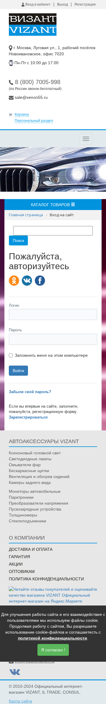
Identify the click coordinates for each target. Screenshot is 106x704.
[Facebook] (40, 280)
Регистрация (85, 4)
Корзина (22, 114)
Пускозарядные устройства (35, 509)
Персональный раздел (34, 121)
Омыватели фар (25, 464)
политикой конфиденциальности (52, 638)
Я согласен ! (53, 650)
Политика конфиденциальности (46, 579)
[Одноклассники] (14, 280)
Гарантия (19, 556)
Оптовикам (22, 571)
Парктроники (21, 497)
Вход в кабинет (37, 4)
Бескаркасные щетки (29, 470)
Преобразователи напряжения (38, 503)
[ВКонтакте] (27, 280)
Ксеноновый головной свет (35, 453)
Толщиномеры (23, 515)
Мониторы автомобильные (35, 491)
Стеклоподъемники (27, 521)
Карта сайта (20, 701)
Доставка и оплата (30, 549)
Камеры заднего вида (30, 482)
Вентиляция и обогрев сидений (39, 476)
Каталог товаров (51, 204)
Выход (62, 4)
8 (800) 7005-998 (37, 82)
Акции (16, 564)
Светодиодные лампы (30, 458)
